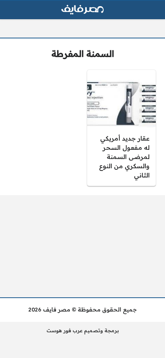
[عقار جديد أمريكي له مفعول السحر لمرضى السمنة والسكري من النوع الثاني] (121, 128)
